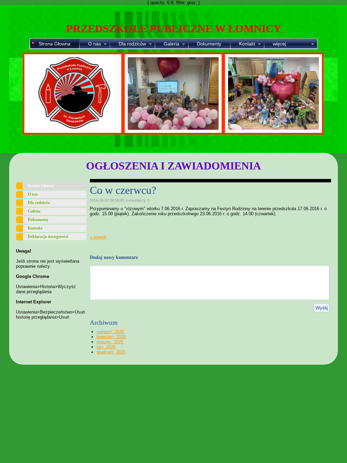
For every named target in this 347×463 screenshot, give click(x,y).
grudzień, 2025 (111, 352)
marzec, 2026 (110, 341)
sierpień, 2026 (110, 331)
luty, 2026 (106, 346)
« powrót (98, 237)
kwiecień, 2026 (111, 336)
